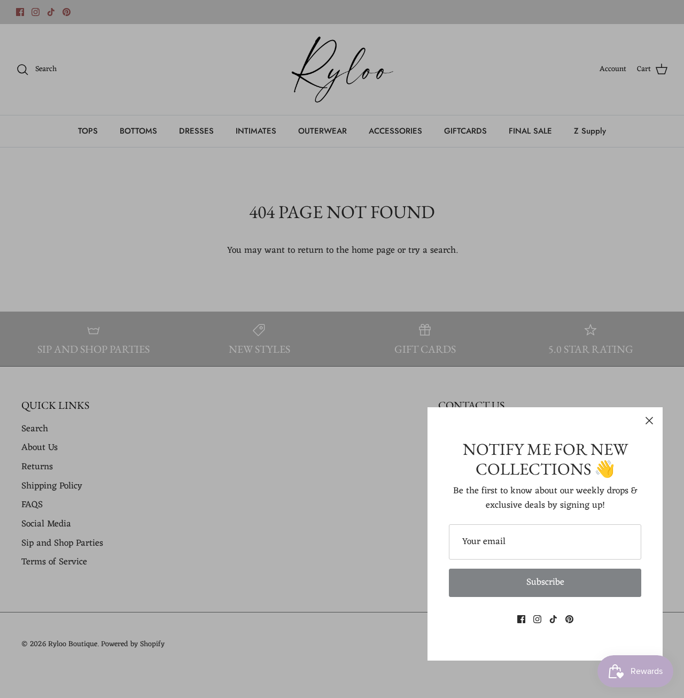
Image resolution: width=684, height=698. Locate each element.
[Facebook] (521, 619)
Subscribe (545, 583)
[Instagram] (537, 619)
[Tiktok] (553, 619)
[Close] (649, 420)
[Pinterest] (569, 619)
